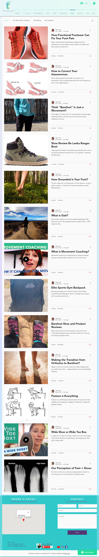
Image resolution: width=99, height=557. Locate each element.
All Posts (6, 20)
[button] (94, 2)
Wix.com (67, 554)
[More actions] (91, 30)
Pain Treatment (49, 20)
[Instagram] (62, 547)
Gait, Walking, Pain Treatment (21, 20)
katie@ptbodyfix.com (19, 546)
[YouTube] (58, 547)
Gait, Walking (37, 20)
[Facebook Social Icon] (66, 547)
